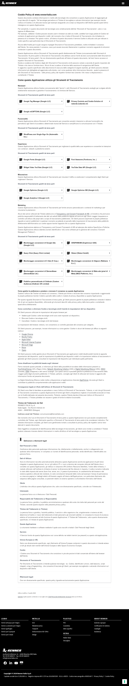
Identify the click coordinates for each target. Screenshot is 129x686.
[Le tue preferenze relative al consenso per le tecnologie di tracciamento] (124, 681)
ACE (33, 623)
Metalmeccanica (37, 626)
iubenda (20, 597)
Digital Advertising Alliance (85, 369)
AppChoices (84, 380)
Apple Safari (26, 339)
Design (34, 635)
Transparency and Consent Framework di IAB (72, 214)
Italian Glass (67, 638)
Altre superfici (67, 629)
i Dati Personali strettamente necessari (60, 597)
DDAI (27, 371)
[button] (123, 3)
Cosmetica (66, 626)
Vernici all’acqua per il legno (10, 623)
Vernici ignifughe (6, 629)
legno (4, 619)
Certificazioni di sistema (102, 626)
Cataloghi (97, 629)
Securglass (66, 641)
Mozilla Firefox (27, 337)
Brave (24, 347)
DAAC (103, 369)
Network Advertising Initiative (58, 369)
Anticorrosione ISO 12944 (40, 632)
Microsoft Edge (27, 345)
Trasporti (35, 629)
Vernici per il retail (7, 635)
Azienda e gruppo (100, 623)
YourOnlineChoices (25, 369)
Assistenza (97, 632)
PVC (64, 623)
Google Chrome (27, 334)
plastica (67, 619)
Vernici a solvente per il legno (10, 626)
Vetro (66, 633)
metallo (36, 619)
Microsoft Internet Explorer (31, 342)
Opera (24, 350)
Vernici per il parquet (8, 632)
